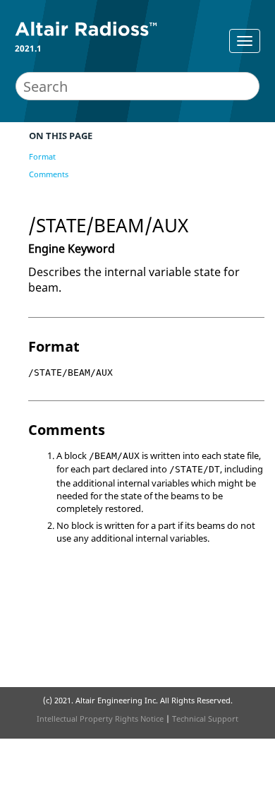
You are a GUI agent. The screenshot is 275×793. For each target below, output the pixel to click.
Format (42, 156)
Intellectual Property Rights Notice (100, 718)
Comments (48, 174)
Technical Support (205, 718)
